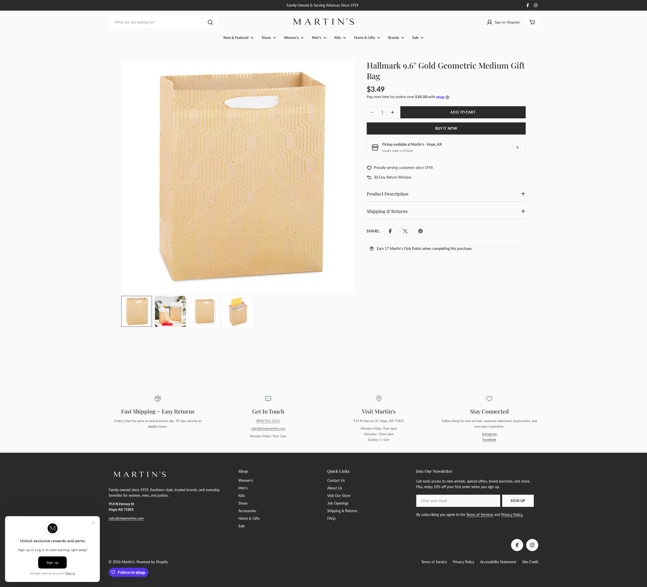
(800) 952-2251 (268, 421)
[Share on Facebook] (390, 231)
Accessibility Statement (498, 562)
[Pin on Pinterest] (420, 231)
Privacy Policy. (512, 514)
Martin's (128, 562)
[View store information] (517, 147)
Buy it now (446, 128)
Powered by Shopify (152, 562)
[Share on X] (405, 231)
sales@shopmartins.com (268, 428)
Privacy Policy (463, 562)
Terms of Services (479, 514)
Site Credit (530, 562)
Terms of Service (434, 562)
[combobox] (163, 22)
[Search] (210, 22)
